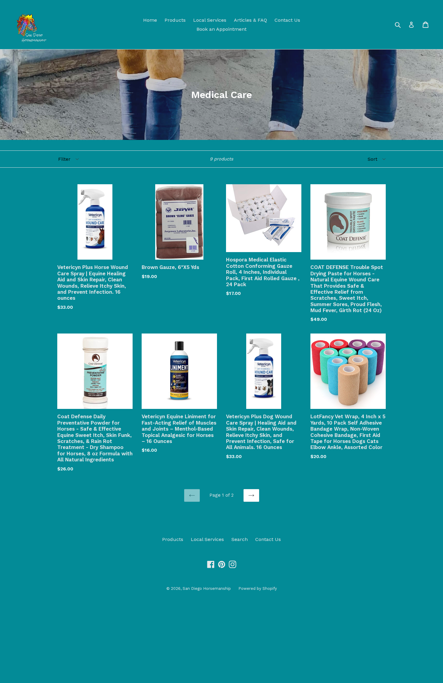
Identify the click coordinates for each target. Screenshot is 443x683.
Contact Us (287, 20)
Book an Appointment (221, 29)
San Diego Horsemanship (207, 588)
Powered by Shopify (257, 588)
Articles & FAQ (250, 20)
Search (239, 539)
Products (175, 20)
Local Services (209, 20)
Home (150, 20)
